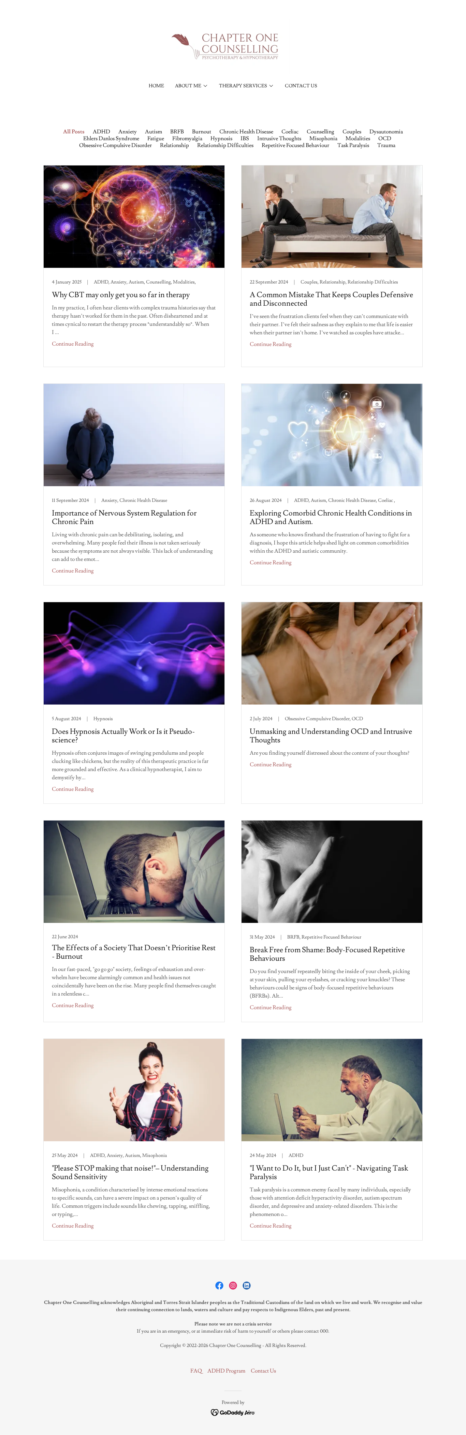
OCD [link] (384, 138)
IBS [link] (245, 138)
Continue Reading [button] (73, 343)
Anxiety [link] (127, 131)
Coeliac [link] (289, 131)
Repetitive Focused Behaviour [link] (295, 145)
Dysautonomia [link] (386, 131)
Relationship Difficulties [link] (225, 145)
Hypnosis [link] (221, 138)
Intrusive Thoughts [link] (279, 138)
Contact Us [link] (301, 86)
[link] (232, 45)
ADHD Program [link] (226, 1370)
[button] (191, 86)
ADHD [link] (101, 131)
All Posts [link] (74, 131)
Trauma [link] (386, 145)
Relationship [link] (174, 145)
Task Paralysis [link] (353, 145)
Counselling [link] (320, 131)
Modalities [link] (358, 138)
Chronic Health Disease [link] (246, 131)
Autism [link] (153, 131)
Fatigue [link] (155, 138)
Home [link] (156, 86)
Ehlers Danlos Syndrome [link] (111, 138)
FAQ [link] (196, 1370)
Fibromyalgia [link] (187, 138)
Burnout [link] (201, 131)
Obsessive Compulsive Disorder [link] (115, 145)
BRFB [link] (177, 131)
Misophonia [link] (323, 138)
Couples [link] (352, 131)
